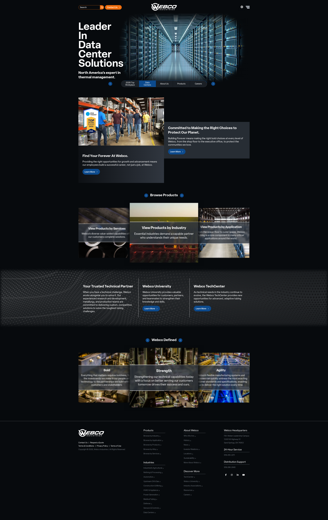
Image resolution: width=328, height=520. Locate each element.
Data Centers (147, 84)
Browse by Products (152, 445)
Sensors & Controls (151, 508)
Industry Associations (192, 486)
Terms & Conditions (86, 446)
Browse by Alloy (150, 449)
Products (181, 84)
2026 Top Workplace (130, 84)
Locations (188, 454)
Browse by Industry (151, 436)
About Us (164, 84)
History (186, 440)
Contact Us (112, 8)
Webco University (191, 482)
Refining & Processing (152, 473)
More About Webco (192, 463)
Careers (198, 84)
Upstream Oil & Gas (151, 482)
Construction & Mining (152, 486)
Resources (188, 490)
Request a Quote (97, 443)
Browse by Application (152, 440)
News (186, 445)
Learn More (90, 172)
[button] (146, 195)
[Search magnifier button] (102, 7)
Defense (147, 504)
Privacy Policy (102, 446)
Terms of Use (116, 446)
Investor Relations (191, 449)
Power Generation (151, 495)
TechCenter (188, 477)
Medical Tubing (150, 499)
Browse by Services (151, 454)
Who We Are (189, 436)
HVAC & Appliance (151, 490)
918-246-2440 (229, 467)
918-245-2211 (229, 455)
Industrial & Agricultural (153, 468)
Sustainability (189, 458)
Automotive (148, 477)
